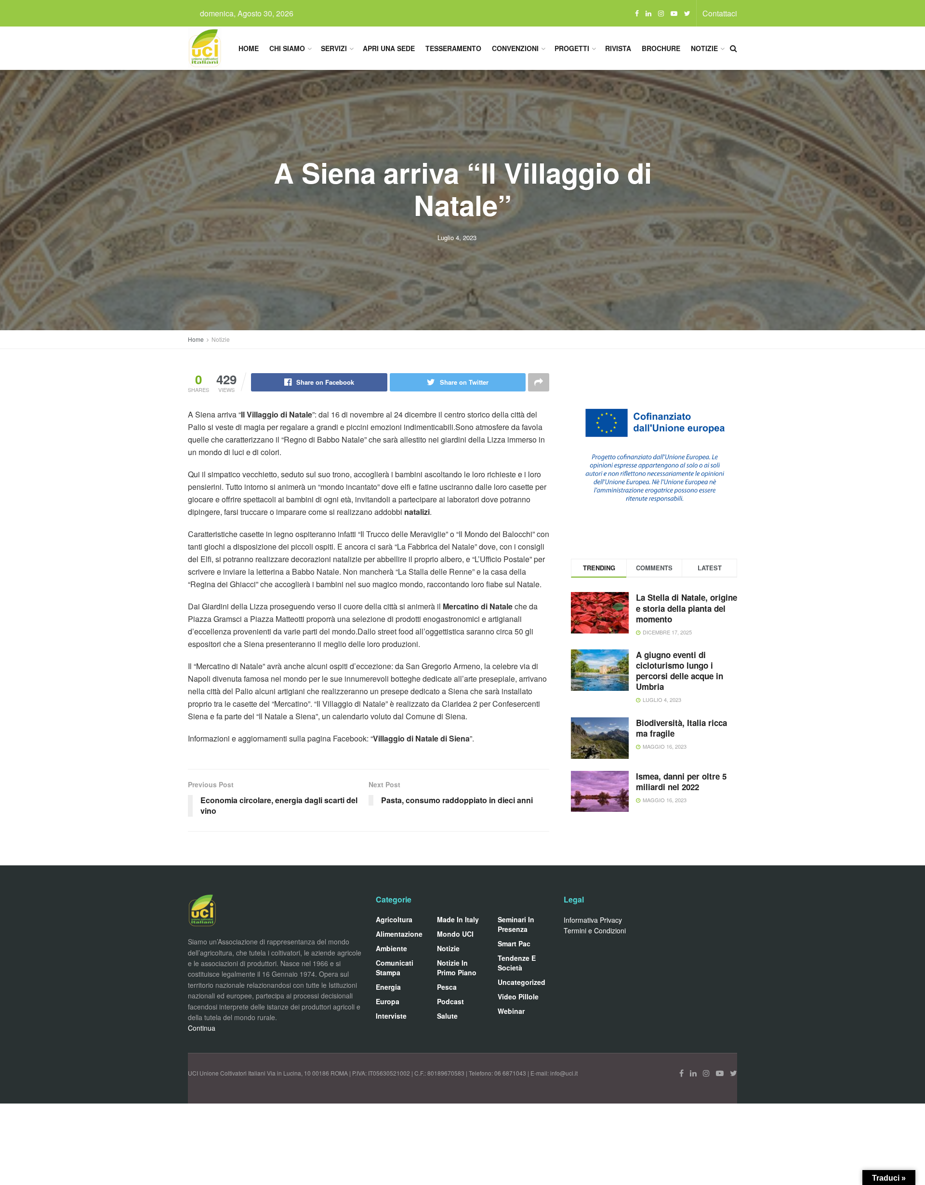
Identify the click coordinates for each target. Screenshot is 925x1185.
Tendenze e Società (517, 962)
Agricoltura (394, 919)
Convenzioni (515, 48)
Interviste (391, 1016)
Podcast (450, 1001)
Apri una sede (389, 48)
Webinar (511, 1011)
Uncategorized (521, 982)
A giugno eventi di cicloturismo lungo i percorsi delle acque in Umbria (679, 670)
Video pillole (518, 996)
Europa (387, 1001)
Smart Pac (514, 943)
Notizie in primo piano (456, 967)
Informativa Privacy (593, 920)
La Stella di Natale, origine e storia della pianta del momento (686, 608)
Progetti (572, 48)
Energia (388, 987)
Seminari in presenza (516, 924)
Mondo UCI (455, 934)
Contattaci (719, 13)
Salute (447, 1016)
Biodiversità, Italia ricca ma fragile (681, 728)
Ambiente (391, 948)
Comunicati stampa (394, 967)
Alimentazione (399, 934)
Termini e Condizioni (595, 930)
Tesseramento (453, 48)
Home (248, 48)
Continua (201, 1028)
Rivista (618, 48)
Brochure (661, 48)
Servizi (334, 48)
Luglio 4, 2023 (456, 237)
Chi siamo (287, 48)
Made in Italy (458, 919)
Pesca (447, 987)
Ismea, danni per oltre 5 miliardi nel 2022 (681, 781)
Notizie (704, 48)
